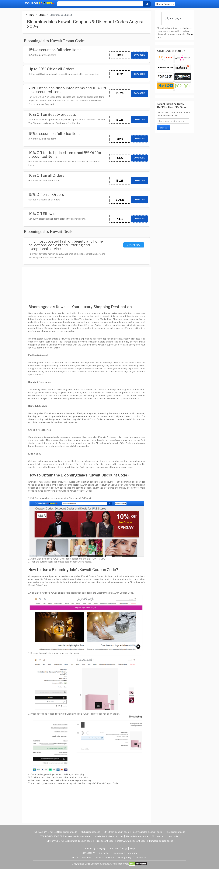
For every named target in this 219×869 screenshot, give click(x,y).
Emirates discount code (80, 841)
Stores (42, 15)
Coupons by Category (94, 848)
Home (31, 15)
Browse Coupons (164, 4)
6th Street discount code (116, 832)
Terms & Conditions (104, 857)
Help (132, 848)
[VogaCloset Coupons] (165, 77)
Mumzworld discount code (165, 836)
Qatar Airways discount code (131, 841)
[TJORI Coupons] (182, 77)
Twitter (105, 853)
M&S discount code (90, 832)
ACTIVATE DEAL (133, 245)
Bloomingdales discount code (147, 832)
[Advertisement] (86, 283)
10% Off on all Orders (46, 175)
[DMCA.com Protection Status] (138, 863)
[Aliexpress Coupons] (165, 59)
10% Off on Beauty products (52, 114)
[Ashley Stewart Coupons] (182, 59)
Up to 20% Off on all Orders (51, 69)
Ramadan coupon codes (161, 841)
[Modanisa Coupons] (182, 68)
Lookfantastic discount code (108, 836)
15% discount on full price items (54, 50)
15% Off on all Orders (46, 194)
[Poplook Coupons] (182, 86)
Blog (124, 848)
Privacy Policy (124, 857)
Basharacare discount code (76, 836)
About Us (86, 857)
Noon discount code (67, 832)
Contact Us (140, 857)
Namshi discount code (137, 836)
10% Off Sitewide (43, 214)
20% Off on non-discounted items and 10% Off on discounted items (67, 90)
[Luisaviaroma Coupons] (165, 68)
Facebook (118, 853)
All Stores (113, 848)
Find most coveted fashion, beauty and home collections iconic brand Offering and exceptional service (65, 245)
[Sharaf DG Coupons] (165, 86)
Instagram (131, 853)
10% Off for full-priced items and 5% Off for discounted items (64, 154)
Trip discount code (104, 841)
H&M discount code (175, 832)
